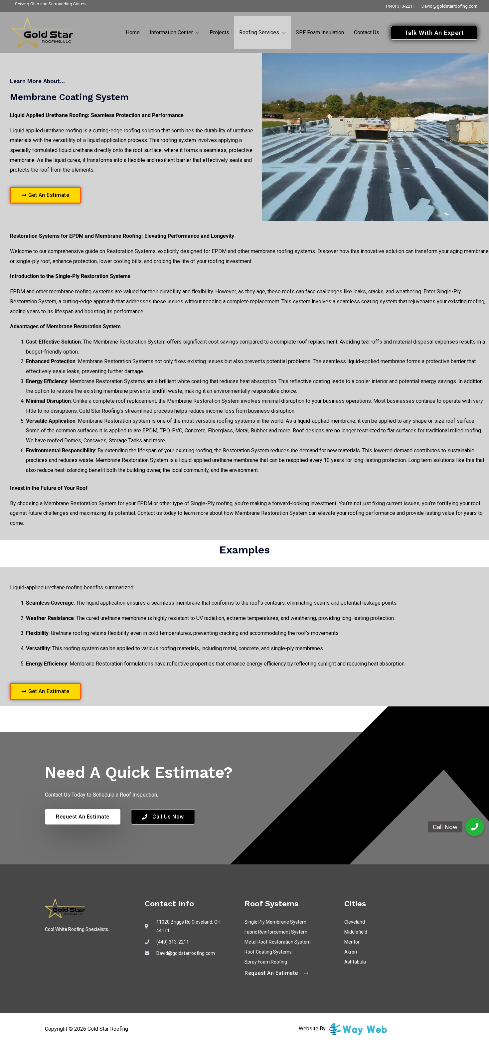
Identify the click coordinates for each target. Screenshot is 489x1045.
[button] (196, 32)
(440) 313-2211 (400, 6)
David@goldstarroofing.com (449, 6)
